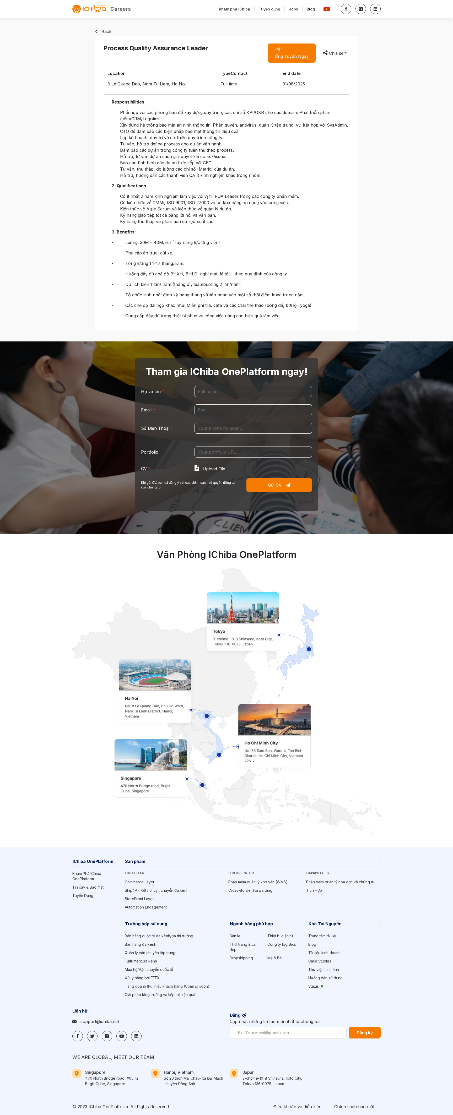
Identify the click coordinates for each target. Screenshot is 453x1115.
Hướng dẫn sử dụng (325, 978)
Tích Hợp (314, 890)
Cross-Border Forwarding (250, 890)
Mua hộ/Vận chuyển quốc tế (149, 969)
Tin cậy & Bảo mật (88, 887)
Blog (311, 9)
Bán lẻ (235, 936)
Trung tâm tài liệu (322, 936)
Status (313, 986)
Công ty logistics (281, 944)
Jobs (293, 9)
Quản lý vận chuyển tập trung (150, 952)
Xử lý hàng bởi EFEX (142, 978)
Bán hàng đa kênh (140, 944)
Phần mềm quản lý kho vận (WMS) (258, 882)
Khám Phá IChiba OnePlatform (86, 876)
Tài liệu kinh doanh (324, 952)
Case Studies (319, 961)
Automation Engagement (146, 907)
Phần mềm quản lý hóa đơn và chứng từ (340, 882)
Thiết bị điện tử (280, 936)
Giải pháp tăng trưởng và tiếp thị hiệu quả (160, 994)
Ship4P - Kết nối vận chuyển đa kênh (156, 890)
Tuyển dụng (269, 9)
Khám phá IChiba (234, 9)
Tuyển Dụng (82, 895)
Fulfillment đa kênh (141, 961)
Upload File (213, 468)
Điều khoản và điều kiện (297, 1106)
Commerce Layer (139, 882)
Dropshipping (241, 958)
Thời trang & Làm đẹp (244, 947)
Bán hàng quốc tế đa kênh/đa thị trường (159, 936)
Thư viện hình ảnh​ (323, 969)
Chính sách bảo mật (354, 1106)
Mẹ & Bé (274, 958)
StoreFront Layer (139, 898)
